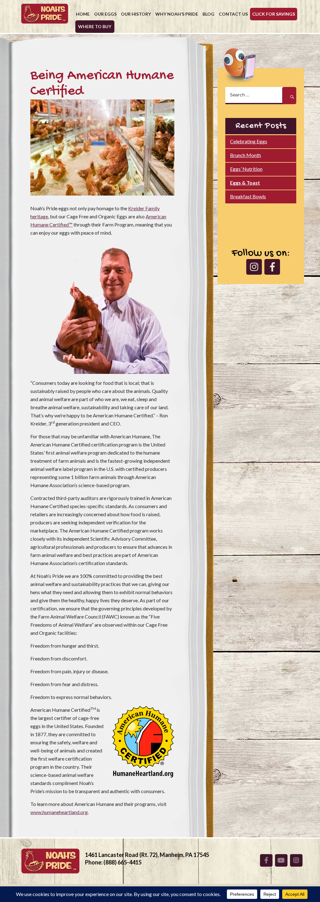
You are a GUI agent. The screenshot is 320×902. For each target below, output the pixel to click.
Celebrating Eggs (248, 141)
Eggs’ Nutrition (246, 169)
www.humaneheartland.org (59, 812)
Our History (136, 14)
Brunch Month (245, 155)
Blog (208, 14)
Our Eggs (105, 14)
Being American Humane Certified (102, 84)
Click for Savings (273, 14)
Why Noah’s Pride (176, 14)
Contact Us (233, 14)
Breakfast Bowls (248, 196)
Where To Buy (94, 26)
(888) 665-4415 (122, 862)
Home (83, 14)
